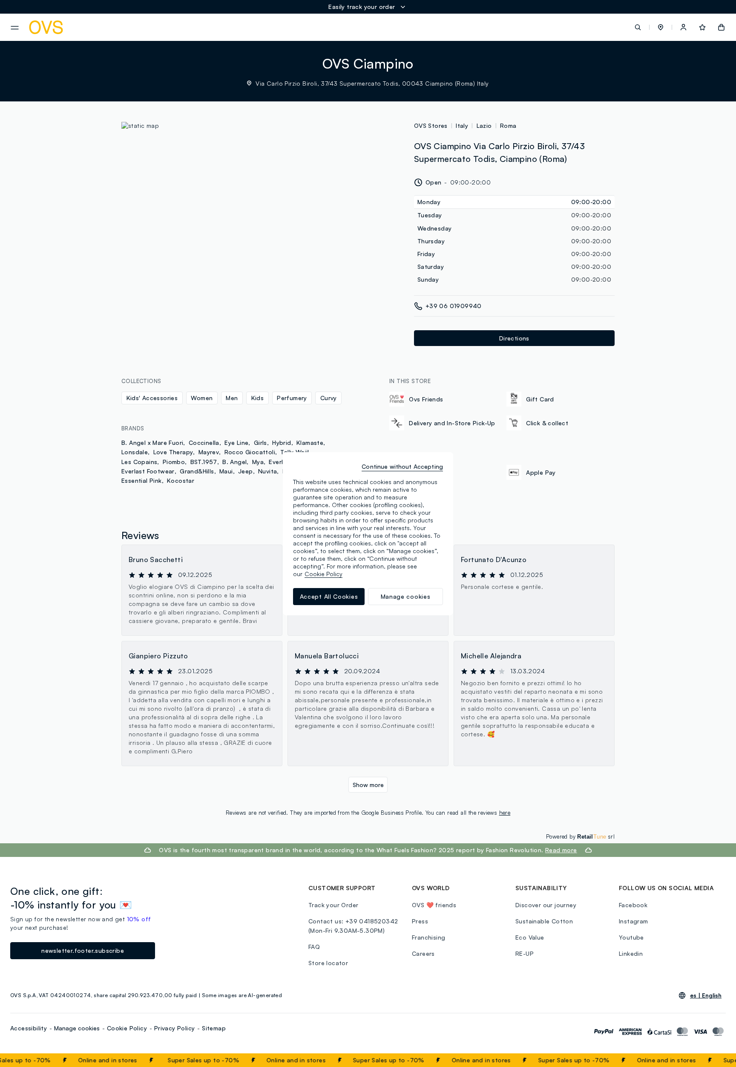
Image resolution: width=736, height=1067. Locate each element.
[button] (660, 27)
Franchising (428, 937)
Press (420, 921)
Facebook (633, 904)
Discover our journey (545, 904)
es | (706, 995)
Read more (561, 850)
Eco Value (529, 937)
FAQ (314, 946)
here (505, 812)
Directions (514, 338)
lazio (484, 125)
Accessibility (28, 1028)
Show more (368, 784)
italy (462, 125)
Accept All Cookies (329, 596)
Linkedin (631, 953)
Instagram (633, 921)
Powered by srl (580, 836)
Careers (423, 953)
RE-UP (524, 953)
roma (508, 125)
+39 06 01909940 (454, 305)
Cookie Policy (127, 1028)
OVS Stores (431, 125)
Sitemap (214, 1028)
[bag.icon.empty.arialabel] (721, 27)
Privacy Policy (174, 1028)
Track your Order (333, 904)
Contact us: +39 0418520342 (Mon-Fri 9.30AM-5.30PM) (353, 925)
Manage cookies (77, 1028)
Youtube (631, 937)
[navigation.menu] (14, 27)
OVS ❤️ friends (434, 904)
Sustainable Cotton (544, 921)
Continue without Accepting (402, 466)
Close (714, 1060)
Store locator (328, 962)
